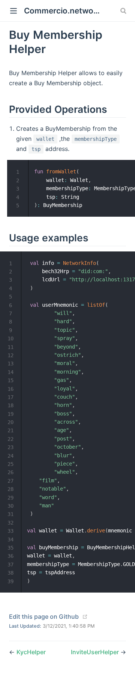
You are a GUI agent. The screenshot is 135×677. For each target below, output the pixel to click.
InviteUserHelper (95, 652)
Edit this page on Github (44, 616)
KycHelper (31, 652)
